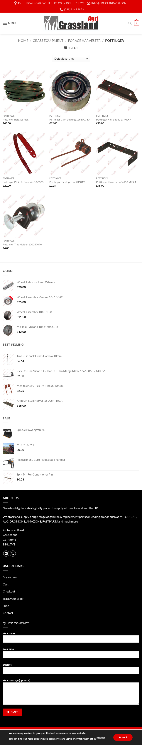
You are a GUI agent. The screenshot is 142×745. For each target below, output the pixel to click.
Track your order (13, 598)
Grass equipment (48, 40)
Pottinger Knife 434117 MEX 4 (113, 119)
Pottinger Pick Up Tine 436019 (67, 182)
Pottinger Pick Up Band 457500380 (23, 182)
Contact (8, 613)
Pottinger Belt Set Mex (15, 119)
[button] (9, 23)
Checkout (9, 591)
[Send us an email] (6, 553)
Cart (6, 584)
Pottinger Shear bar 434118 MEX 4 (116, 182)
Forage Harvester (84, 40)
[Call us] (13, 553)
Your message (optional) (16, 680)
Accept (123, 737)
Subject (7, 664)
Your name (9, 633)
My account (10, 577)
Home (23, 40)
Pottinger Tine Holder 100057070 (22, 244)
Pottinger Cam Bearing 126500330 (69, 119)
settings (101, 737)
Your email (9, 648)
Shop (6, 605)
